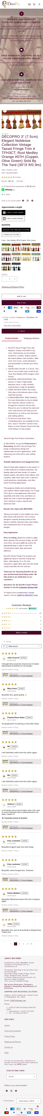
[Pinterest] (32, 200)
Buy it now (21, 303)
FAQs (6, 1052)
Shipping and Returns (12, 1042)
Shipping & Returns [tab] (31, 338)
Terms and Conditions (12, 1031)
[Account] (39, 4)
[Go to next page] (31, 943)
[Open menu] (29, 4)
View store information (12, 325)
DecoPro (24, 1115)
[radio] (13, 212)
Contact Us (8, 1047)
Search (7, 1025)
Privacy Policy (9, 1036)
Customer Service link (28, 587)
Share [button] (22, 331)
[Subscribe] (34, 1076)
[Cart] (34, 4)
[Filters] (4, 646)
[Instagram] (27, 200)
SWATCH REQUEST (25, 595)
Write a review (21, 633)
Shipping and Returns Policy (13, 287)
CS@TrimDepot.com (18, 1000)
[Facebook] (23, 200)
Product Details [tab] (11, 338)
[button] (7, 177)
